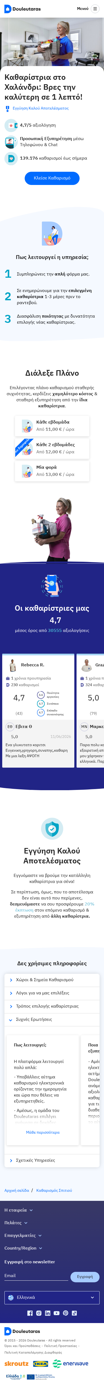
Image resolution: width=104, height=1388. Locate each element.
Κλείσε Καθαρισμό (52, 178)
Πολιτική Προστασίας (60, 1346)
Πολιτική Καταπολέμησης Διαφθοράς (33, 1352)
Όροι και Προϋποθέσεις (22, 1346)
